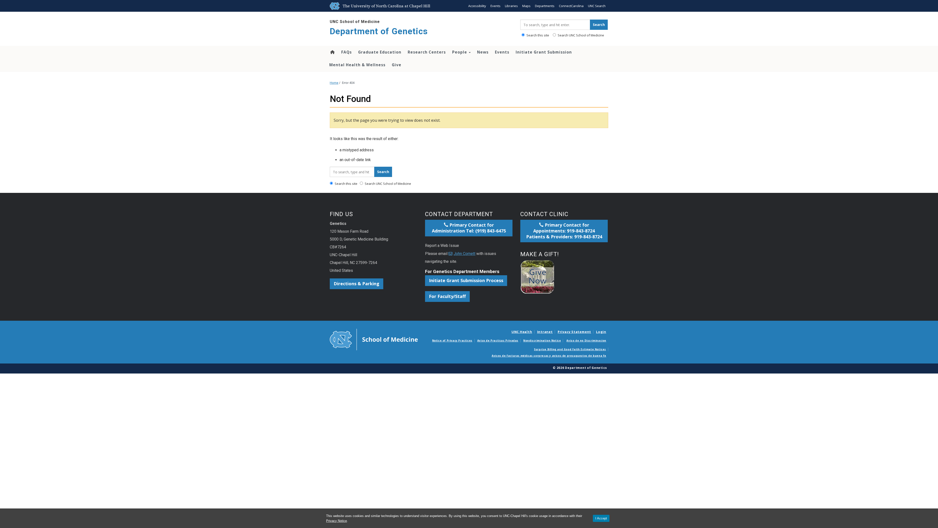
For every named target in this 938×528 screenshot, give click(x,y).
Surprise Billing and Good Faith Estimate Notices (570, 349)
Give (396, 64)
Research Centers (427, 52)
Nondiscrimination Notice (542, 340)
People (460, 52)
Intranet (545, 332)
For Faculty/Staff (447, 296)
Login (601, 332)
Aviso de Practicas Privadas (497, 340)
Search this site (537, 35)
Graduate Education (379, 52)
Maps (526, 6)
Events (495, 6)
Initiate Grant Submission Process (466, 280)
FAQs (346, 52)
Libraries (511, 6)
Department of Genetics (379, 31)
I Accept (601, 518)
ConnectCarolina (571, 6)
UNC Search (597, 6)
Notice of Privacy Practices (452, 340)
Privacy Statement (574, 332)
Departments (544, 6)
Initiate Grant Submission (544, 52)
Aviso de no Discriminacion (586, 340)
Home (332, 52)
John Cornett (464, 253)
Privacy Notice (336, 521)
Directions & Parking (356, 283)
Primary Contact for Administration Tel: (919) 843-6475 (469, 228)
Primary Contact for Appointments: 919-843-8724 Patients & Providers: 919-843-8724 (564, 231)
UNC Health (522, 332)
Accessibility (477, 6)
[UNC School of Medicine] (374, 339)
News (483, 52)
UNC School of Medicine (355, 21)
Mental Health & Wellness (357, 64)
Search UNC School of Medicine (580, 35)
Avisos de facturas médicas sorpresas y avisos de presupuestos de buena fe (549, 355)
